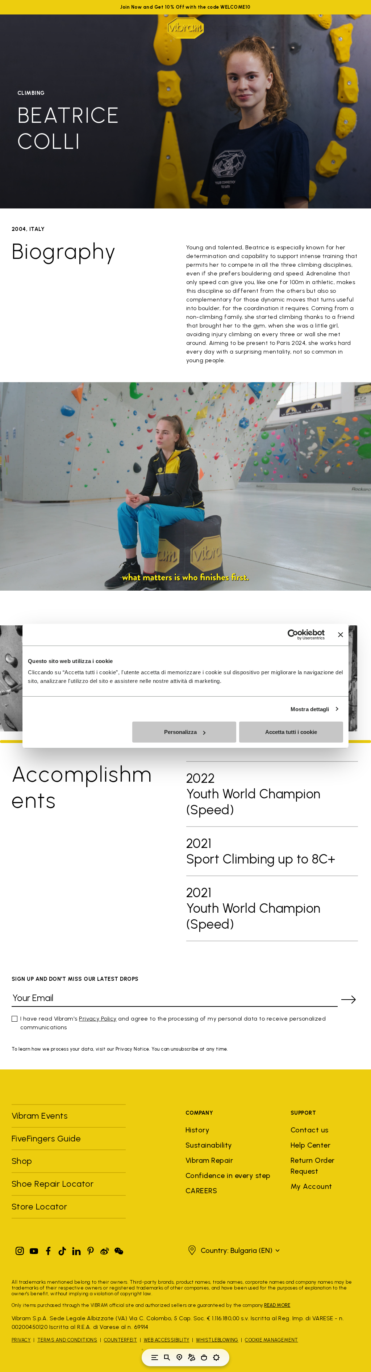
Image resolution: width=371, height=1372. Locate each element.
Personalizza (180, 732)
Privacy (21, 1340)
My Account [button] (311, 1186)
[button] (233, 1250)
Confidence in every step (228, 1175)
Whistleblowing (217, 1340)
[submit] (348, 1000)
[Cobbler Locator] (191, 1357)
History (197, 1130)
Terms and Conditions (67, 1340)
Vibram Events (39, 1115)
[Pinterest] (90, 1249)
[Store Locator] (179, 1357)
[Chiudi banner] (340, 634)
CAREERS (201, 1190)
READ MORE (277, 1305)
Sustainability (209, 1145)
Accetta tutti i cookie (291, 732)
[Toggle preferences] (216, 1357)
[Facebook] (48, 1249)
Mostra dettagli (310, 709)
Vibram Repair (209, 1160)
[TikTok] (62, 1249)
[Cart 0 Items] (204, 1357)
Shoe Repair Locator (52, 1183)
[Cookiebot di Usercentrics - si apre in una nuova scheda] (293, 634)
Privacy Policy (98, 1018)
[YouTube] (34, 1249)
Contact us (310, 1130)
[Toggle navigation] (154, 1357)
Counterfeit (120, 1340)
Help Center (310, 1145)
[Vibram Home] (185, 28)
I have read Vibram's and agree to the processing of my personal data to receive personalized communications (173, 1023)
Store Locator (39, 1206)
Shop (22, 1161)
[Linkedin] (76, 1249)
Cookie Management (271, 1340)
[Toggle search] (167, 1357)
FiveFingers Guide (47, 1138)
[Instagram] (20, 1249)
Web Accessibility (166, 1340)
